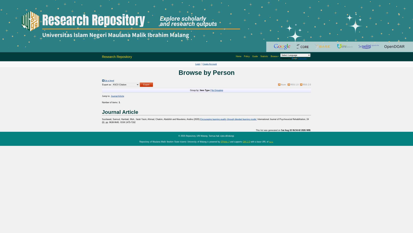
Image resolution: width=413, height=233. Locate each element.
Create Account (209, 64)
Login (197, 64)
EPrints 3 (225, 142)
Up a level (109, 80)
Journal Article (117, 96)
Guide (255, 56)
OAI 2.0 (246, 142)
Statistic (264, 56)
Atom (283, 84)
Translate (302, 58)
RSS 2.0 (307, 84)
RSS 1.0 (294, 84)
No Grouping (217, 90)
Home (238, 56)
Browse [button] (274, 56)
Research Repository (117, 57)
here (271, 142)
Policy (247, 56)
